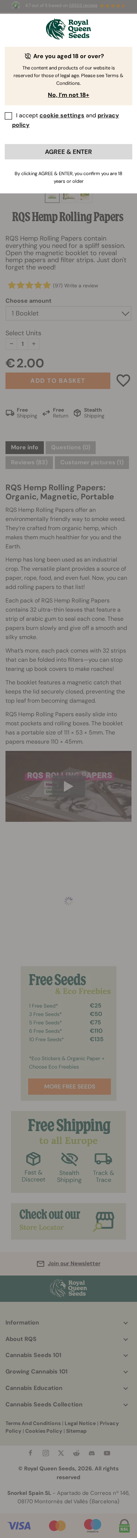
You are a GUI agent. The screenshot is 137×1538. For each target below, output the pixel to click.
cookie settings (61, 115)
